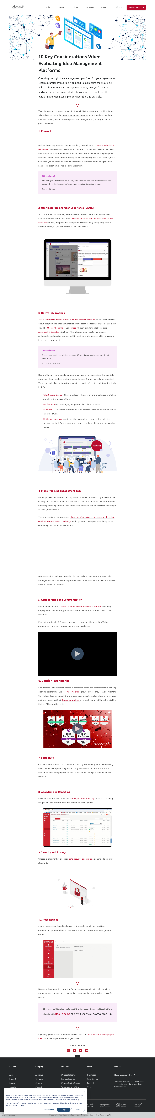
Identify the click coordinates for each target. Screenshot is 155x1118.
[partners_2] (88, 1105)
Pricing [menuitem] (75, 7)
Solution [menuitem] (62, 7)
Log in (121, 7)
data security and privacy (81, 859)
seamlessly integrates (48, 332)
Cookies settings (49, 1109)
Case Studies (92, 1079)
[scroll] (77, 1057)
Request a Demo (135, 7)
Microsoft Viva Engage (70, 1083)
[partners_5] (137, 1105)
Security (12, 1087)
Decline (78, 1109)
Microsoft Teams (55, 328)
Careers (38, 1083)
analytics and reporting (83, 798)
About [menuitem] (103, 7)
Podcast (90, 1083)
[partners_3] (105, 1105)
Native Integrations (53, 312)
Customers (39, 1079)
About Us (39, 1075)
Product (12, 1079)
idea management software (75, 115)
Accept (63, 1109)
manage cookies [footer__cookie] (8, 1115)
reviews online (74, 691)
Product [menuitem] (48, 7)
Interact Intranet (68, 1079)
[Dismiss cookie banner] (84, 1092)
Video (89, 1087)
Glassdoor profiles (71, 700)
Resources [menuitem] (90, 7)
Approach (13, 1075)
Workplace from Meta (70, 1087)
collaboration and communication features (81, 606)
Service (12, 1083)
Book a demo (62, 1013)
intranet (74, 328)
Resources (91, 1075)
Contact (38, 1087)
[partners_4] (121, 1105)
